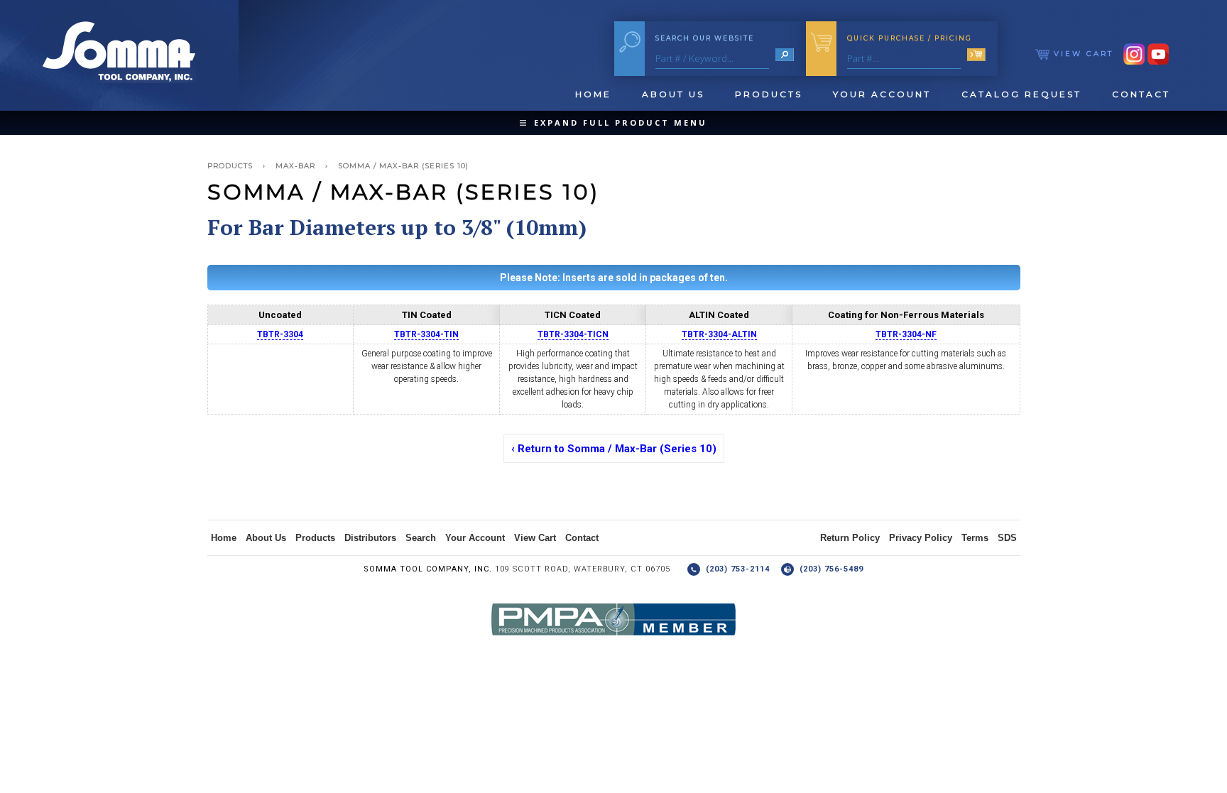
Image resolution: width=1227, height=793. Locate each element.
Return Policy (850, 537)
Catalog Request (1021, 94)
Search (420, 537)
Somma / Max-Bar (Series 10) (403, 165)
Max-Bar (295, 165)
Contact (1141, 94)
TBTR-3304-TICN (573, 334)
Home (593, 94)
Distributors (370, 537)
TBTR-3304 (280, 334)
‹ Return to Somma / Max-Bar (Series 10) (613, 448)
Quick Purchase (909, 38)
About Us (673, 94)
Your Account (882, 94)
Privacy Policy (920, 537)
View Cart (1081, 53)
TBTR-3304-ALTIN (719, 334)
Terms (974, 537)
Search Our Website (704, 38)
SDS (1007, 537)
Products (768, 94)
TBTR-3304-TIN (426, 334)
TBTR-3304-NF (906, 334)
